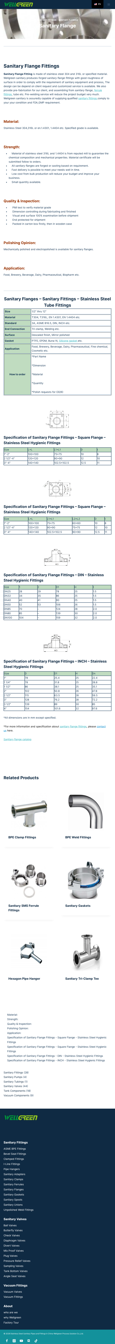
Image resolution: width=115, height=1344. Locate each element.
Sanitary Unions (13, 1204)
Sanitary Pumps (13, 1077)
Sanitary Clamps (13, 1179)
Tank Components (14, 1090)
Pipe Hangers (12, 1169)
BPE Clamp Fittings (22, 837)
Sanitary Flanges (68, 20)
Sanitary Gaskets (77, 906)
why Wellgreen (12, 1317)
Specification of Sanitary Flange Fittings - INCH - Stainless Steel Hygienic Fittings (56, 1060)
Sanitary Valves (13, 1086)
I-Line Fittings (12, 1164)
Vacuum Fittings (13, 1296)
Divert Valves (11, 1245)
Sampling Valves (13, 1265)
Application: (14, 1033)
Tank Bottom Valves (16, 1271)
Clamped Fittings (14, 1158)
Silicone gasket (68, 340)
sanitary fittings (88, 98)
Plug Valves (11, 1255)
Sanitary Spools (13, 1199)
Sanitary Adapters (14, 1174)
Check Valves (12, 1235)
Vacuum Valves (13, 1291)
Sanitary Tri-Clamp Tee (82, 978)
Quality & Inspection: (19, 1023)
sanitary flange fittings (73, 726)
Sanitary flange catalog (17, 739)
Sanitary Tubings (14, 1081)
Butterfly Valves (13, 1230)
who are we (11, 1312)
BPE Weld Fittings (78, 837)
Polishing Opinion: (18, 1028)
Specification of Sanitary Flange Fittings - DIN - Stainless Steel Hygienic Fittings (55, 1055)
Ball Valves (10, 1225)
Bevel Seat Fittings (15, 1153)
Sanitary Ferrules (14, 1184)
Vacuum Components (16, 1095)
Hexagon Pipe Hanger (24, 978)
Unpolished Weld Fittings (19, 1209)
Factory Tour (11, 1322)
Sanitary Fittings (47, 20)
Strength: (12, 1019)
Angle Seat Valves (14, 1276)
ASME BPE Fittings (15, 1148)
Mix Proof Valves (14, 1250)
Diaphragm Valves (14, 1240)
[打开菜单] (108, 4)
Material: (12, 1014)
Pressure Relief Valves (17, 1260)
